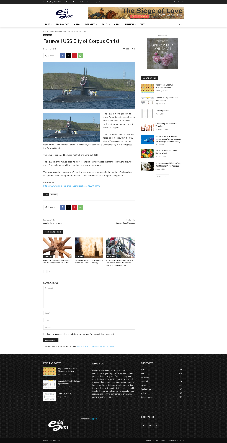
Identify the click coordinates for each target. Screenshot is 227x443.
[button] (180, 24)
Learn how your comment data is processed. (96, 346)
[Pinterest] (74, 55)
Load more (161, 176)
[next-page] (49, 271)
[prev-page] (45, 271)
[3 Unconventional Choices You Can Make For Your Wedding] (147, 166)
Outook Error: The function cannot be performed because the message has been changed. (169, 139)
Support (93, 418)
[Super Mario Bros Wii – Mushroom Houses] (147, 88)
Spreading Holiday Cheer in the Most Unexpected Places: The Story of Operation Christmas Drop (120, 262)
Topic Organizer (162, 111)
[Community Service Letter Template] (147, 126)
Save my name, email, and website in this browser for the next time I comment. (80, 334)
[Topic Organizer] (147, 113)
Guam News (54, 31)
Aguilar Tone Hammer (52, 223)
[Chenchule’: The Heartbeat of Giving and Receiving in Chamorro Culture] (57, 247)
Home (45, 31)
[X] (182, 1)
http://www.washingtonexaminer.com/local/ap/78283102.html (71, 186)
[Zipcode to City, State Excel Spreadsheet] (147, 101)
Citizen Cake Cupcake (125, 223)
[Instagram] (178, 1)
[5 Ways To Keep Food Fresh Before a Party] (147, 153)
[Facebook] (174, 1)
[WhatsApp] (80, 55)
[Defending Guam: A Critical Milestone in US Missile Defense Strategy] (89, 247)
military (53, 195)
